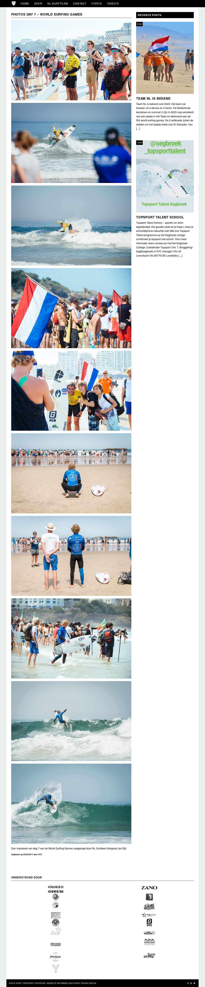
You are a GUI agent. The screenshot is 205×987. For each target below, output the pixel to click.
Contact (79, 3)
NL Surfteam (57, 3)
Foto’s (97, 3)
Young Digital (89, 983)
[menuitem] (25, 3)
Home (25, 3)
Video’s (113, 3)
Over (38, 3)
